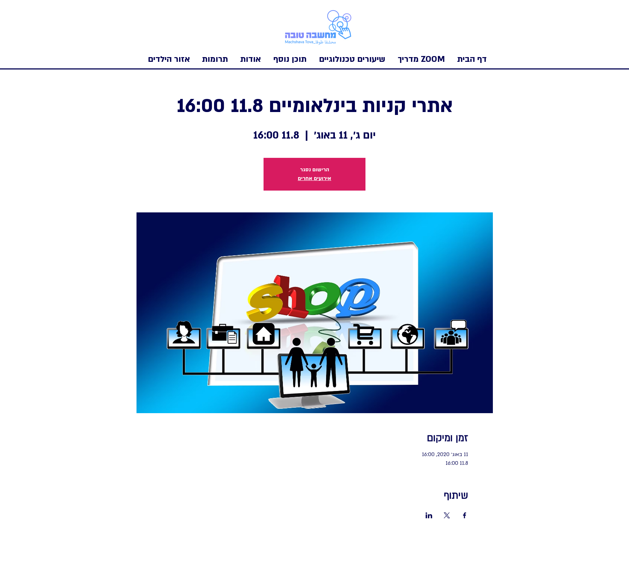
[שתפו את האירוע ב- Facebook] (464, 515)
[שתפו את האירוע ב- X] (446, 515)
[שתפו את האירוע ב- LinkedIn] (429, 515)
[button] (169, 59)
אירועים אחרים (314, 178)
